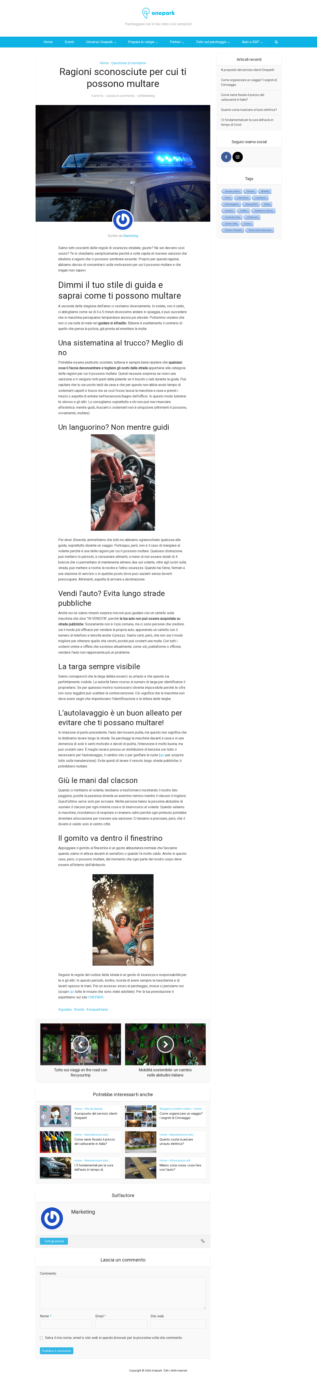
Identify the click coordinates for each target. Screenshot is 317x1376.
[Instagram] (237, 157)
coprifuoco (260, 197)
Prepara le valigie (141, 42)
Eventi (69, 42)
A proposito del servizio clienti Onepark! (247, 70)
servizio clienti (232, 191)
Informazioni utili (180, 1160)
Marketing (148, 95)
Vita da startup (94, 1108)
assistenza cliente (264, 210)
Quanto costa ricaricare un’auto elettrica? (249, 109)
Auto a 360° (250, 42)
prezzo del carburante (260, 230)
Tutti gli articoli (54, 1241)
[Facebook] (226, 157)
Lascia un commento (120, 95)
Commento (48, 1273)
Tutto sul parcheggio (211, 42)
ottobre (250, 191)
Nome (45, 1316)
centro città (231, 223)
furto (227, 197)
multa (80, 1009)
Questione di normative (128, 63)
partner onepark (233, 230)
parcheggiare (232, 204)
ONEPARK (96, 997)
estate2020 (251, 204)
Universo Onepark (99, 42)
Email (100, 1316)
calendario (242, 197)
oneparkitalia (98, 1009)
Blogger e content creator (175, 1108)
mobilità (265, 191)
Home (48, 42)
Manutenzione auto (96, 1134)
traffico (244, 210)
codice (247, 223)
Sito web (157, 1316)
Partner (175, 42)
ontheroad (252, 217)
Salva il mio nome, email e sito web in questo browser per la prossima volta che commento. (114, 1338)
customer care (232, 217)
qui (162, 755)
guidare (66, 1009)
